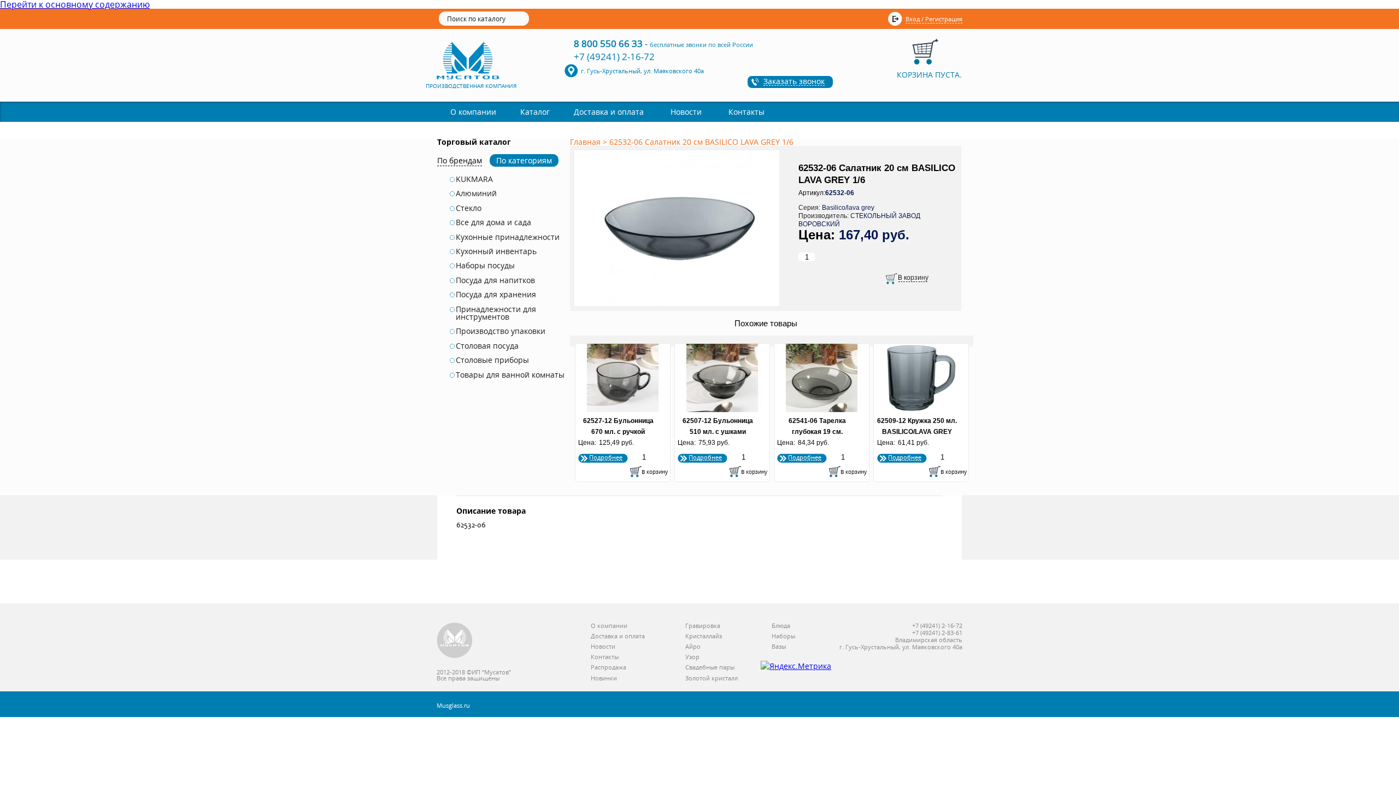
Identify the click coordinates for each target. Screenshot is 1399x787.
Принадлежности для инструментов (496, 313)
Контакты (746, 112)
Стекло (468, 208)
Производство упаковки (500, 331)
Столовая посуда (487, 346)
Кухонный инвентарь (496, 251)
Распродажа (608, 667)
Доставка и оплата (609, 112)
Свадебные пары (709, 667)
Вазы (779, 646)
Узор (692, 657)
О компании (473, 112)
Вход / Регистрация (934, 19)
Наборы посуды (485, 265)
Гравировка (702, 626)
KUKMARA (474, 179)
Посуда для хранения (496, 294)
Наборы (783, 636)
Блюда (781, 626)
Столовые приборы (492, 360)
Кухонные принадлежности (508, 237)
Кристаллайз (703, 636)
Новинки (604, 678)
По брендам (459, 160)
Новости (686, 112)
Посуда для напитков (495, 280)
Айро (693, 646)
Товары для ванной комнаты (510, 375)
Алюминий (476, 193)
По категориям (524, 160)
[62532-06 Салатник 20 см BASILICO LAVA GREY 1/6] (678, 307)
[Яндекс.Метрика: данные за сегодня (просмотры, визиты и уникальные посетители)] (796, 666)
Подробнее (605, 457)
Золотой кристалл (711, 678)
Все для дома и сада (493, 222)
